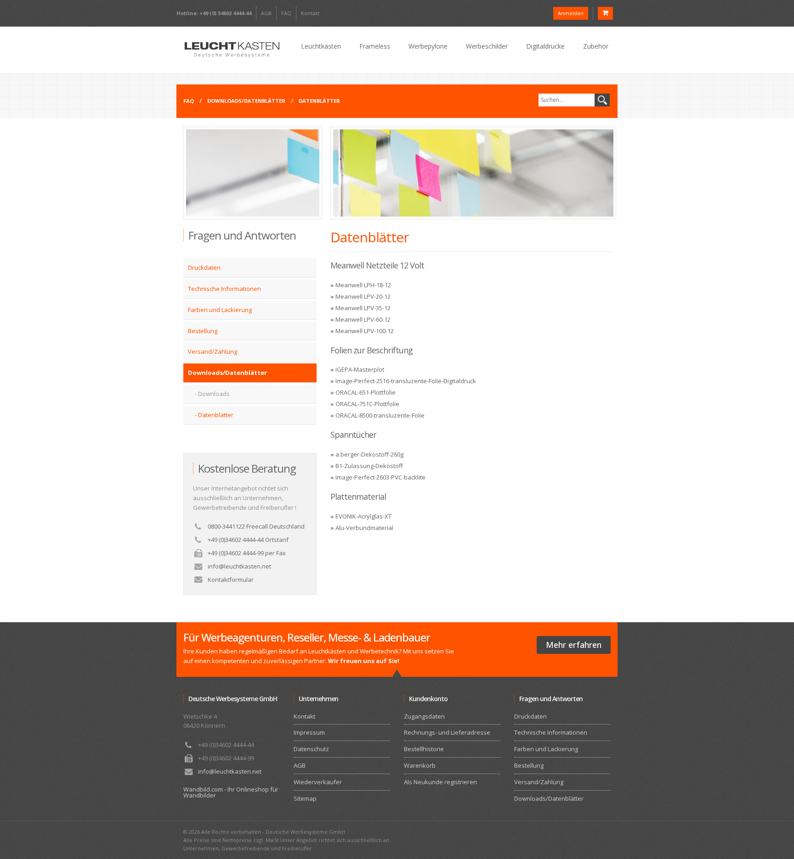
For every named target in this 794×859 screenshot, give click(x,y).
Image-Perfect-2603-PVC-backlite (380, 477)
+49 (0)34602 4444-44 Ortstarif (248, 539)
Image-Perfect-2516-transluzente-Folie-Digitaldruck (405, 381)
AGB (266, 13)
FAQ (286, 13)
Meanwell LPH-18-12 (363, 285)
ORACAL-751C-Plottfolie (367, 404)
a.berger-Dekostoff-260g (369, 454)
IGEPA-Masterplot (359, 369)
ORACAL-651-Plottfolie (365, 392)
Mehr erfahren (573, 644)
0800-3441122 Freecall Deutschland (256, 526)
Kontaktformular (231, 579)
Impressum (309, 732)
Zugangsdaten (424, 716)
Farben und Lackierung (220, 310)
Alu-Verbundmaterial (364, 528)
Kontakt (310, 13)
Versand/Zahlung (212, 351)
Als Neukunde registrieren (440, 782)
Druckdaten (204, 267)
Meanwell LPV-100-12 (364, 331)
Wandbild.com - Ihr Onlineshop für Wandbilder (230, 792)
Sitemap (305, 798)
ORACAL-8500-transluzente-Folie (380, 415)
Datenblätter (319, 100)
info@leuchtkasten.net (239, 566)
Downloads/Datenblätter (246, 100)
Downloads (214, 394)
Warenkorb (420, 765)
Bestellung (202, 331)
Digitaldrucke (545, 46)
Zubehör (595, 46)
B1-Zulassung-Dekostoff (369, 466)
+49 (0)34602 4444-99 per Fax (247, 553)
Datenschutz (311, 749)
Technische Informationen (224, 288)
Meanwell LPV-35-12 (363, 308)
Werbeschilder (487, 46)
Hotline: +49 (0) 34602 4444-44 (213, 13)
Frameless (374, 46)
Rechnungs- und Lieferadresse (447, 732)
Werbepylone (428, 46)
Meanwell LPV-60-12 (363, 319)
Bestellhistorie (424, 749)
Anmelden (571, 13)
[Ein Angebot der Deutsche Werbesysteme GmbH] (231, 50)
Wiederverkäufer (318, 782)
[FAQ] (252, 217)
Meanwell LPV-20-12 (363, 296)
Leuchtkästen (321, 46)
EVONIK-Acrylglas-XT (363, 516)
